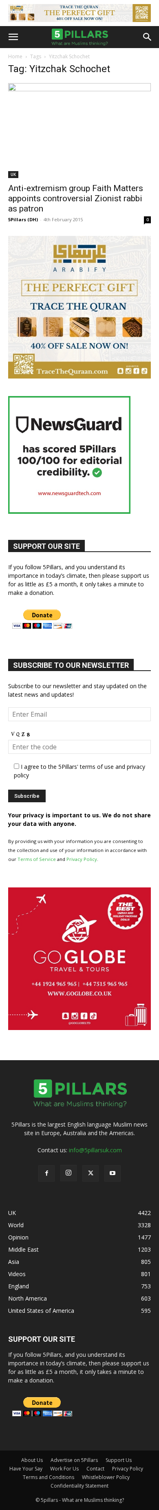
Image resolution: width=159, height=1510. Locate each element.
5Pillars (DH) (23, 219)
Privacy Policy (81, 859)
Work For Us (64, 1468)
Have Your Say (25, 1468)
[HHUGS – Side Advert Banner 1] (79, 1028)
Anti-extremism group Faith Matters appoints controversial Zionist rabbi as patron (75, 198)
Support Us (119, 1460)
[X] (90, 1173)
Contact (95, 1468)
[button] (13, 37)
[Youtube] (112, 1173)
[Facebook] (46, 1173)
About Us (32, 1460)
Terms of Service (37, 859)
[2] (79, 13)
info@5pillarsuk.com (95, 1150)
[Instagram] (68, 1173)
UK (13, 174)
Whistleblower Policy (106, 1477)
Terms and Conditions (48, 1477)
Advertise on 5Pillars (74, 1460)
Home (15, 56)
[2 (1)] (79, 376)
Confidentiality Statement (79, 1485)
